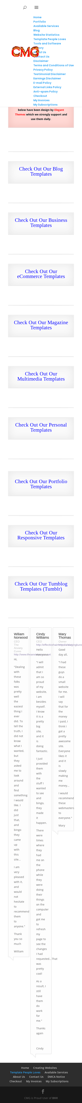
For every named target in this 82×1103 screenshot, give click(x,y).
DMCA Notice (56, 1077)
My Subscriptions (57, 1081)
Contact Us (36, 1077)
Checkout (16, 1081)
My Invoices (34, 1081)
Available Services (56, 1072)
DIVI (55, 1098)
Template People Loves (25, 1072)
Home (25, 1068)
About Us (19, 1077)
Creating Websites (45, 1068)
